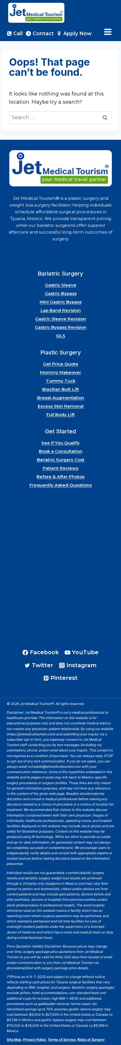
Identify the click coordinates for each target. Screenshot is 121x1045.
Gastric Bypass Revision (60, 327)
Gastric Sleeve (60, 285)
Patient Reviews (60, 468)
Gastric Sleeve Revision (60, 318)
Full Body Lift (60, 414)
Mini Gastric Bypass (61, 302)
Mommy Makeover (60, 372)
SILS (60, 335)
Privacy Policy (34, 1039)
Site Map (14, 1039)
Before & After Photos (60, 476)
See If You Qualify (60, 442)
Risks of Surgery (91, 1039)
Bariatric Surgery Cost (60, 459)
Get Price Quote (60, 364)
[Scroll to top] (109, 1025)
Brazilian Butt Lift (60, 389)
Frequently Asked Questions (61, 485)
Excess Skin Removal (61, 406)
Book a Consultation (60, 451)
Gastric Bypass (61, 293)
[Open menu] (107, 32)
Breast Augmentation (60, 397)
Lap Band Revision (61, 310)
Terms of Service (62, 1039)
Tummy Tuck (60, 380)
